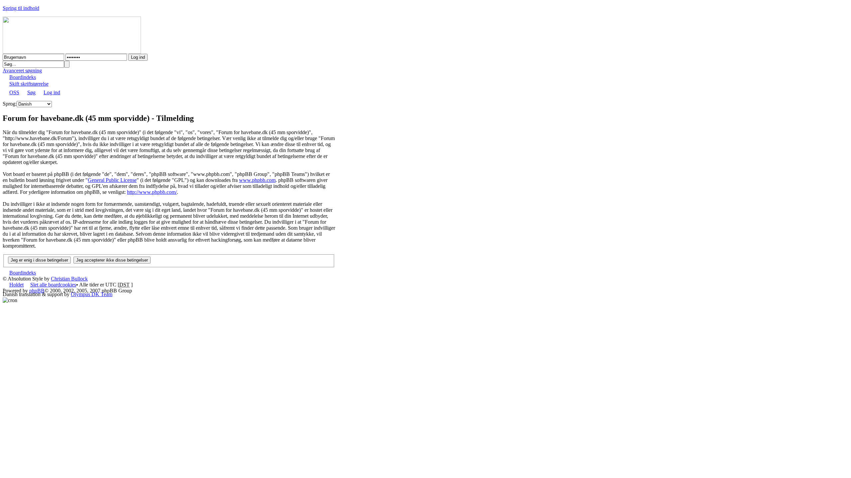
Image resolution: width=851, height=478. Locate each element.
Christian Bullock (69, 278)
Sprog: (10, 104)
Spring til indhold (21, 8)
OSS (14, 92)
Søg (31, 92)
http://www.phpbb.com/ (152, 192)
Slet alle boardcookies (53, 284)
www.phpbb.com (257, 180)
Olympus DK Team (91, 294)
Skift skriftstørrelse (29, 84)
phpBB (37, 290)
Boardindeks (22, 77)
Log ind (52, 92)
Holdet (16, 284)
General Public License (112, 180)
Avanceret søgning (22, 70)
